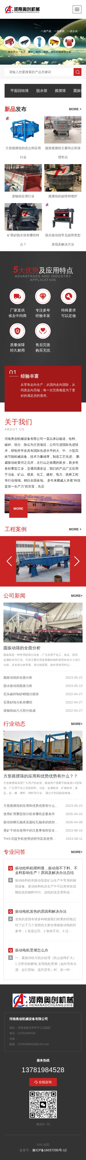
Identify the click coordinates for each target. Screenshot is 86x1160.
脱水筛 (41, 91)
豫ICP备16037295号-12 (49, 1150)
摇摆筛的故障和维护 (62, 196)
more (18, 508)
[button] (9, 561)
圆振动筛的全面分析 (22, 648)
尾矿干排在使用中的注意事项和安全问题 (31, 830)
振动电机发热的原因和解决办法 (41, 911)
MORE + (75, 529)
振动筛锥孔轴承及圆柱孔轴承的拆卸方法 (31, 822)
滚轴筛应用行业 (23, 196)
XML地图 (43, 1144)
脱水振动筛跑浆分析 (17, 686)
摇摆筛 (60, 91)
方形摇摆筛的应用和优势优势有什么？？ (40, 776)
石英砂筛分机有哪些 (17, 702)
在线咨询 (45, 1082)
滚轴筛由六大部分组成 (19, 710)
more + (75, 109)
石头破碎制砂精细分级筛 (21, 694)
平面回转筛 (19, 91)
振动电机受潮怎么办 (31, 950)
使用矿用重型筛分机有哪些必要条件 (29, 814)
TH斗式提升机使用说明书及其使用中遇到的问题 (31, 838)
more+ (77, 596)
